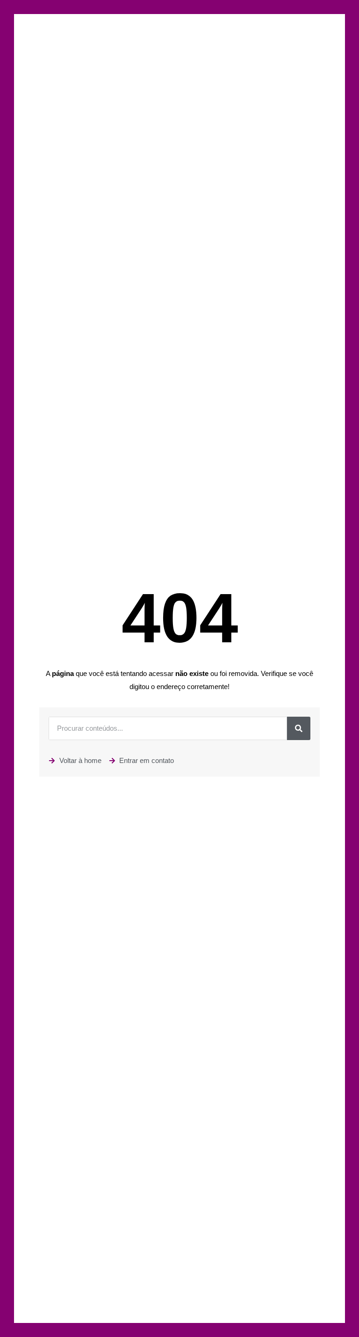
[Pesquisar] (298, 728)
